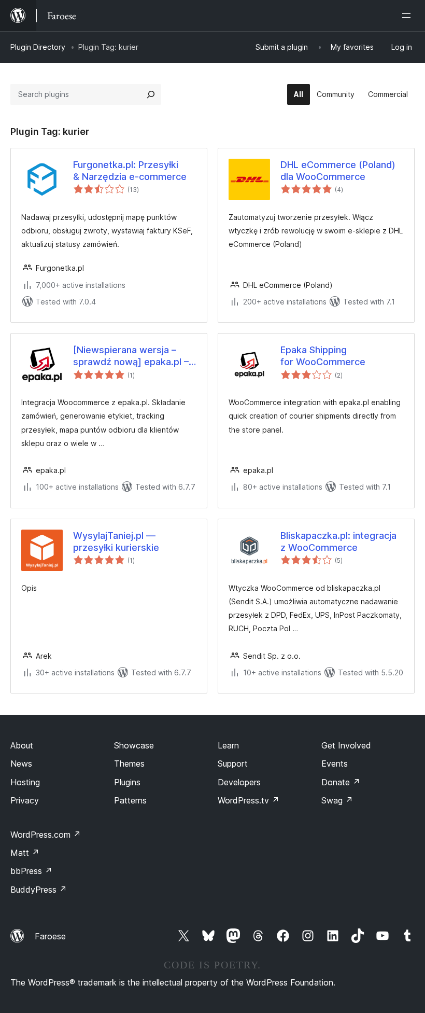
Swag (337, 800)
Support (233, 763)
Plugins (127, 782)
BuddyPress (38, 889)
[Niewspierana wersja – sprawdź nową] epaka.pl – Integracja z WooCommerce (134, 356)
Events (334, 763)
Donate (340, 782)
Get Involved (346, 745)
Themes (129, 763)
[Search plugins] (150, 94)
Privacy (24, 800)
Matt (24, 853)
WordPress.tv (248, 800)
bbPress (31, 871)
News (21, 763)
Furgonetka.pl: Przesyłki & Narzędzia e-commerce (130, 170)
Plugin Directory (37, 47)
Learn (228, 745)
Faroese (50, 936)
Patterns (130, 800)
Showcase (134, 745)
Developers (239, 782)
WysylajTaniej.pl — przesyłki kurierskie (116, 541)
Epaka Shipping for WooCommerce (322, 355)
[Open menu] (408, 15)
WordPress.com (45, 834)
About (21, 745)
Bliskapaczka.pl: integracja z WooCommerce (338, 541)
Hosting (25, 782)
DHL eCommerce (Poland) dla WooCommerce (337, 170)
